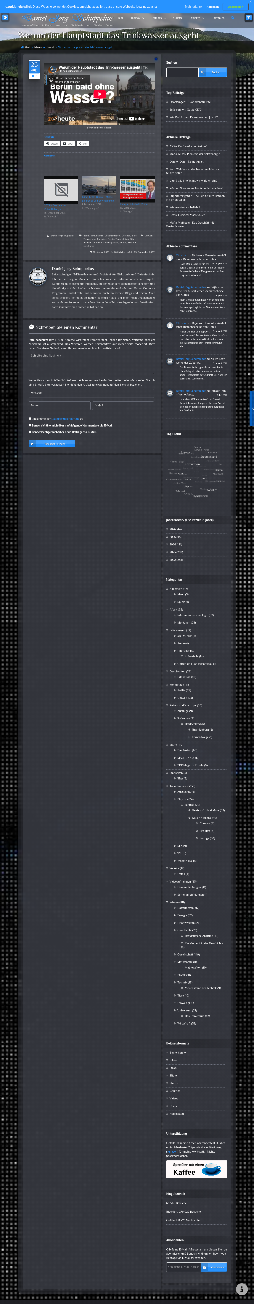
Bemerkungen (178, 1053)
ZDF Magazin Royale (190, 765)
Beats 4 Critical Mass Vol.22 (187, 215)
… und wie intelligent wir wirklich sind (193, 181)
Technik (182, 982)
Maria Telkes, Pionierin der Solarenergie (195, 154)
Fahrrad (189, 805)
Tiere (180, 996)
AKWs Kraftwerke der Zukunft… (190, 146)
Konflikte (97, 243)
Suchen (171, 62)
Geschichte (184, 930)
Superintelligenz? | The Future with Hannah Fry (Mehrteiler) (195, 198)
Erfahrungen (177, 630)
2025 (173, 537)
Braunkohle (97, 236)
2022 (173, 560)
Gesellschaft (185, 954)
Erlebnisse (183, 677)
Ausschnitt (184, 792)
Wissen (38, 47)
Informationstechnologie (192, 615)
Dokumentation (112, 236)
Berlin (86, 236)
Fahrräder (183, 651)
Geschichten (177, 671)
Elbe (134, 236)
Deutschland (193, 724)
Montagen (183, 623)
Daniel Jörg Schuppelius (63, 236)
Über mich (217, 18)
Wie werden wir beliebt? (185, 207)
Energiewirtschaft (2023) (133, 204)
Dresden (126, 236)
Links (173, 1068)
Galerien (175, 1091)
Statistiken (176, 773)
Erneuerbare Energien (94, 239)
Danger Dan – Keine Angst (186, 162)
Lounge (204, 838)
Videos (174, 1098)
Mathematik (184, 962)
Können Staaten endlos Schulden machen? (197, 188)
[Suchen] (233, 18)
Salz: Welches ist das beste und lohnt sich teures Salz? (193, 171)
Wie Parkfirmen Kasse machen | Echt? (194, 117)
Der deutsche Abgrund (199, 936)
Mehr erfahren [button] (194, 6)
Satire (173, 745)
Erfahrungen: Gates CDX (185, 110)
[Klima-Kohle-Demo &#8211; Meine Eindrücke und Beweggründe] (99, 185)
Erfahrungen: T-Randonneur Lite (190, 102)
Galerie (178, 18)
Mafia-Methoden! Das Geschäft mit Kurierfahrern (190, 225)
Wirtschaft (183, 1023)
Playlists (182, 799)
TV (179, 853)
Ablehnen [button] (213, 6)
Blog (120, 18)
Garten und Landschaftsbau (195, 664)
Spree (91, 246)
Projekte (195, 18)
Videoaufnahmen (180, 882)
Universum (184, 1010)
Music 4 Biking (201, 818)
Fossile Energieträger (118, 239)
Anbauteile (191, 656)
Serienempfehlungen (190, 895)
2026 (173, 529)
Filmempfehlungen (189, 887)
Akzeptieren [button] (235, 6)
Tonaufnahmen (179, 786)
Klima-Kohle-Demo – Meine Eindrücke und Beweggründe (98, 199)
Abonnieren (217, 1267)
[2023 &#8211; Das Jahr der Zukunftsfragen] (61, 190)
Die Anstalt (184, 750)
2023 (173, 552)
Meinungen (177, 685)
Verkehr (174, 868)
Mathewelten (193, 968)
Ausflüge (183, 711)
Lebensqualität (110, 243)
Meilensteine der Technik (201, 988)
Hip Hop (205, 831)
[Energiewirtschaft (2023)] (137, 189)
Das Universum (194, 1016)
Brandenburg (200, 730)
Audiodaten (177, 1114)
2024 (173, 544)
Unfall (181, 874)
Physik (181, 975)
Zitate (173, 1076)
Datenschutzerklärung (65, 419)
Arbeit (173, 610)
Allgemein (176, 589)
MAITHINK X (185, 758)
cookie (5, 17)
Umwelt (50, 47)
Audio (181, 643)
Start (27, 47)
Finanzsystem (186, 923)
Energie (182, 915)
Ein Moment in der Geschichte (204, 943)
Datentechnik (185, 908)
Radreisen (183, 718)
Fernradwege (200, 737)
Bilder (173, 1060)
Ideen (180, 594)
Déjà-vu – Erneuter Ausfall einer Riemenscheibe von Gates (201, 257)
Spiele (181, 602)
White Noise (184, 861)
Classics (205, 823)
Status (174, 1083)
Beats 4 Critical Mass (205, 810)
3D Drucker (184, 636)
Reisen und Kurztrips (183, 705)
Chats (173, 1106)
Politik (123, 243)
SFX (180, 846)
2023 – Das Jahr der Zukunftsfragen (55, 207)
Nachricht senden (55, 444)
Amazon (172, 1152)
